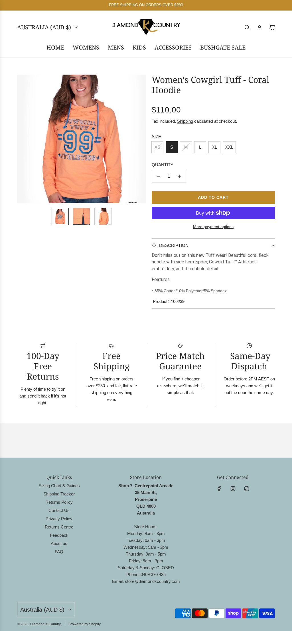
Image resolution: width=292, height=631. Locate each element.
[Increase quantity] (179, 176)
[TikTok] (246, 488)
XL (214, 147)
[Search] (247, 27)
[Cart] (272, 27)
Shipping (185, 121)
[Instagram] (233, 488)
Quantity (162, 164)
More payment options (213, 226)
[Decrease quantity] (158, 176)
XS (157, 147)
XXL (229, 147)
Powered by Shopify (85, 624)
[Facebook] (219, 488)
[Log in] (259, 27)
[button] (21, 139)
